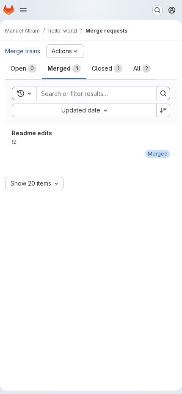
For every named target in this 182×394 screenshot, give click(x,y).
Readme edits (32, 133)
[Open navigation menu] (23, 10)
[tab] (23, 68)
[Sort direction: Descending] (163, 110)
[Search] (163, 93)
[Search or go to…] (157, 10)
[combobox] (84, 110)
